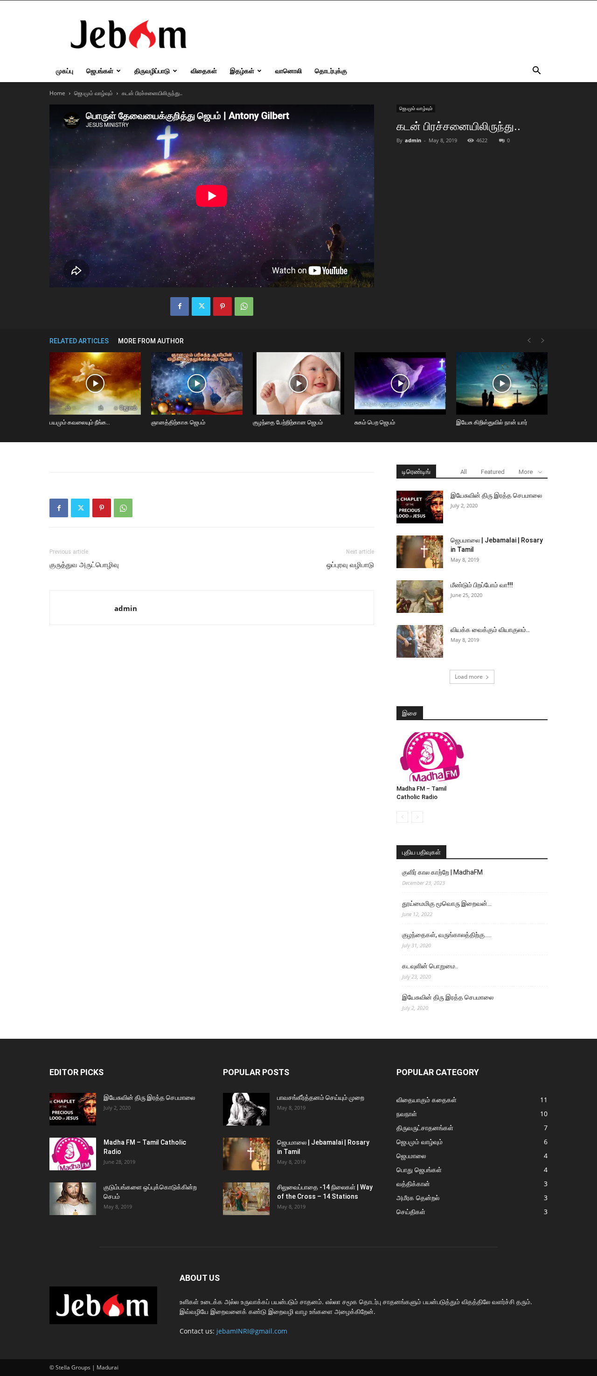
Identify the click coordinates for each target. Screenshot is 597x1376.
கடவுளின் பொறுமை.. (430, 966)
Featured (493, 471)
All (463, 471)
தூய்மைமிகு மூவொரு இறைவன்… (447, 903)
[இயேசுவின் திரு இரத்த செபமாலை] (419, 507)
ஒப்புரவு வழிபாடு (350, 565)
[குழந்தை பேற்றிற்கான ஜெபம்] (298, 383)
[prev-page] (529, 341)
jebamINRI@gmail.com (251, 1331)
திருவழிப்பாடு (152, 70)
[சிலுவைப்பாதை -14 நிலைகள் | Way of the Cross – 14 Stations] (246, 1198)
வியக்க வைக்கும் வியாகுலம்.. (490, 629)
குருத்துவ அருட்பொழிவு (84, 565)
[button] (536, 71)
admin (413, 140)
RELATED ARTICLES (79, 341)
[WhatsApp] (244, 306)
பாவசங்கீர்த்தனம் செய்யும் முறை (320, 1097)
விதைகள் (204, 70)
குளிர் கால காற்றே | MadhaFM (442, 872)
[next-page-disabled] (543, 341)
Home (57, 93)
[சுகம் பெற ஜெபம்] (400, 383)
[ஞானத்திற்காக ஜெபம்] (197, 383)
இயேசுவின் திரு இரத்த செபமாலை (496, 495)
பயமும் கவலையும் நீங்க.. (79, 422)
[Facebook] (179, 306)
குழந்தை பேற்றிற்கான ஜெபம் (288, 422)
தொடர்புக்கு (331, 70)
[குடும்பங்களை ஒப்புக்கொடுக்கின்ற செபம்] (72, 1198)
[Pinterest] (222, 306)
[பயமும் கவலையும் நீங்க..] (95, 383)
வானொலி (288, 70)
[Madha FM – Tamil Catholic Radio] (431, 756)
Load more (469, 677)
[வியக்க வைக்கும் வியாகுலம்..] (419, 641)
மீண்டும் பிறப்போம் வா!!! (482, 585)
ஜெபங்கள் (99, 70)
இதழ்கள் (242, 70)
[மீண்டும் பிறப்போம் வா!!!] (419, 596)
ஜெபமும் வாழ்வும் (93, 93)
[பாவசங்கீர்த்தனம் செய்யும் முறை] (246, 1109)
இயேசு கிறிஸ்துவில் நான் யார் (492, 422)
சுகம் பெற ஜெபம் (374, 422)
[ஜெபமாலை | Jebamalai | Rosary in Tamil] (419, 551)
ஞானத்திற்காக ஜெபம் (178, 422)
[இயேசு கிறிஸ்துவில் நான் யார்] (502, 383)
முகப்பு (64, 70)
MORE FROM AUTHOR (151, 341)
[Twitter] (201, 306)
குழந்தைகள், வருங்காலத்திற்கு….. (447, 934)
